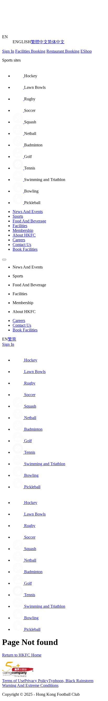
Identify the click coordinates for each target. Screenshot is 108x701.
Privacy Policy (36, 680)
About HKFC (24, 235)
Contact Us (22, 244)
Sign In (8, 51)
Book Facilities (25, 249)
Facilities (20, 225)
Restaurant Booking (62, 51)
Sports (18, 216)
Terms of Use (13, 680)
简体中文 (56, 42)
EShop (86, 51)
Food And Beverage (29, 221)
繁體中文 (39, 42)
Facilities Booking (30, 51)
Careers (19, 240)
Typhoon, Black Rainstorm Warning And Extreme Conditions (47, 683)
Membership (23, 230)
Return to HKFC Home (21, 655)
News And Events (28, 211)
